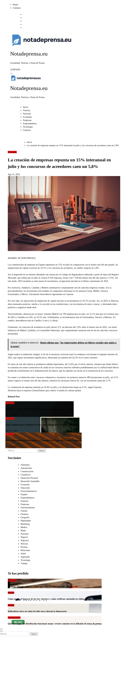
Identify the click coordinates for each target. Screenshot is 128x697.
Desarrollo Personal (29, 478)
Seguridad (25, 557)
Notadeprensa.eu (29, 54)
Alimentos (25, 465)
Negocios (25, 540)
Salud (23, 553)
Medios (24, 527)
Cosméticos (26, 475)
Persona (24, 547)
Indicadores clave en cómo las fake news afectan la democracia (37, 611)
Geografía (25, 517)
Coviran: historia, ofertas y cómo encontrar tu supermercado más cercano (43, 586)
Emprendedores (30, 123)
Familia (24, 511)
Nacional (27, 114)
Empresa (24, 501)
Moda (23, 530)
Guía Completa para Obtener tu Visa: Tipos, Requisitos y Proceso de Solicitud (42, 425)
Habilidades (26, 521)
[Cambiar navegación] (11, 73)
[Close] (1, 630)
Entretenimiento (28, 507)
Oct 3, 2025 (10, 415)
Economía (27, 117)
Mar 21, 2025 (11, 431)
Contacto (17, 8)
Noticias (26, 110)
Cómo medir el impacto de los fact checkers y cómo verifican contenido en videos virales (49, 599)
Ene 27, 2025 (11, 446)
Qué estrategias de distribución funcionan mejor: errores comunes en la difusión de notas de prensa (55, 624)
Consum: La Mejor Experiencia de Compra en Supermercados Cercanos (39, 409)
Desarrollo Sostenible (30, 481)
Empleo (24, 494)
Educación (25, 488)
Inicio (25, 107)
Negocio (24, 537)
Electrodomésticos (29, 491)
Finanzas (24, 514)
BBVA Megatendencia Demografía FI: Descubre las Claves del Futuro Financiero (43, 440)
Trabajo (24, 563)
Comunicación (27, 471)
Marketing (25, 524)
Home (15, 4)
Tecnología (28, 127)
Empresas (27, 120)
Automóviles (26, 468)
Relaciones (25, 550)
